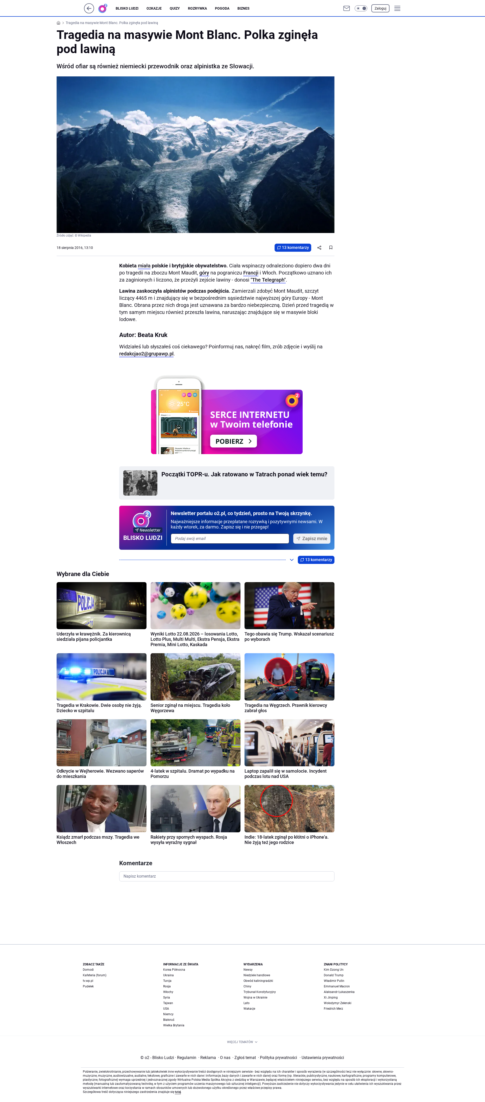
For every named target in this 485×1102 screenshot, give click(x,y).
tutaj (178, 1092)
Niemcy (168, 1014)
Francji (250, 273)
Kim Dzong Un (334, 969)
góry (204, 273)
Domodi (88, 969)
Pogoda (222, 8)
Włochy (168, 992)
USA (166, 1008)
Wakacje (249, 1008)
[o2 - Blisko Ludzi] (107, 8)
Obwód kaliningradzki (258, 981)
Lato (247, 1003)
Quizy (175, 8)
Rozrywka (197, 8)
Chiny (247, 986)
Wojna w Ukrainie (255, 997)
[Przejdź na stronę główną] (89, 12)
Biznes (243, 8)
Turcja (167, 981)
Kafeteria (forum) (94, 975)
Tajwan (168, 1003)
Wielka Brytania (173, 1025)
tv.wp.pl (88, 981)
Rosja (167, 986)
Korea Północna (174, 969)
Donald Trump (334, 975)
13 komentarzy (295, 247)
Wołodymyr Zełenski (337, 1003)
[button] (361, 8)
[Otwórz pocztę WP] (347, 8)
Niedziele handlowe (257, 975)
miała (144, 266)
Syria (166, 997)
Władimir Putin (334, 981)
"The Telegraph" (268, 280)
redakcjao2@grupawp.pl (146, 354)
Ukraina (168, 975)
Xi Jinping (331, 997)
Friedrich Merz (333, 1008)
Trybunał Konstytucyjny (260, 992)
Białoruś (168, 1020)
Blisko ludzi (127, 8)
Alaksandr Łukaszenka (339, 992)
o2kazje (154, 8)
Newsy (248, 969)
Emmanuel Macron (337, 986)
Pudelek (88, 986)
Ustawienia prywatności (322, 1057)
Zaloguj (380, 8)
